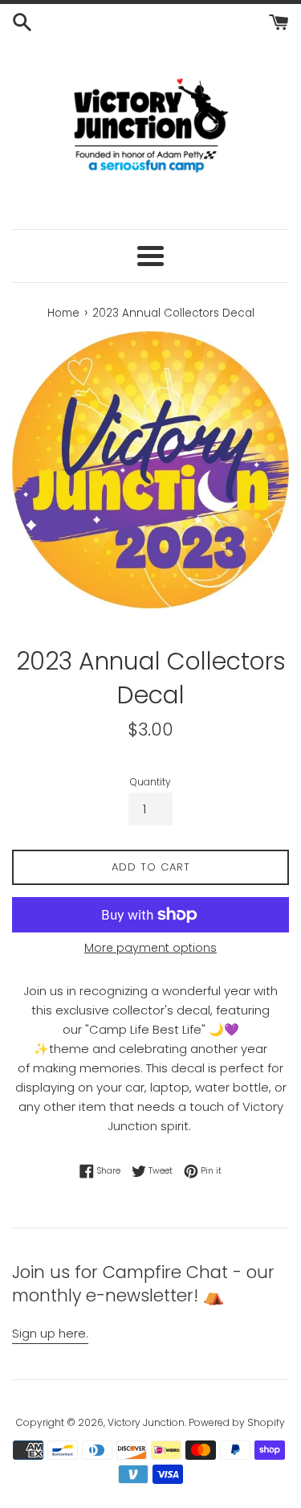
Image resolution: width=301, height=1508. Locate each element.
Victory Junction (146, 1422)
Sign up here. (50, 1333)
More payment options (150, 948)
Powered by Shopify (237, 1422)
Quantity (150, 782)
